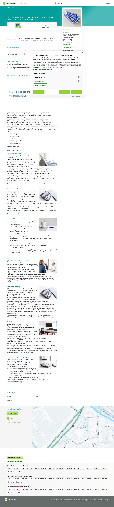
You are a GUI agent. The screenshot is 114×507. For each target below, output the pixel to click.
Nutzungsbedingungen (83, 500)
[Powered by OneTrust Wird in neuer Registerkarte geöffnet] (77, 96)
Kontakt (54, 500)
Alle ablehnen (64, 92)
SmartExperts (11, 3)
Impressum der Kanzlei (14, 461)
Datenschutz (70, 500)
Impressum (61, 500)
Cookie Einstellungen (99, 500)
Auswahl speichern (39, 92)
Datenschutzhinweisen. (45, 69)
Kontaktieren (12, 413)
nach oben (109, 495)
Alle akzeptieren (76, 92)
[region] (57, 74)
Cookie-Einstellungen (40, 85)
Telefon (13, 418)
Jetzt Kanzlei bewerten (15, 458)
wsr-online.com (67, 47)
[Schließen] (83, 53)
